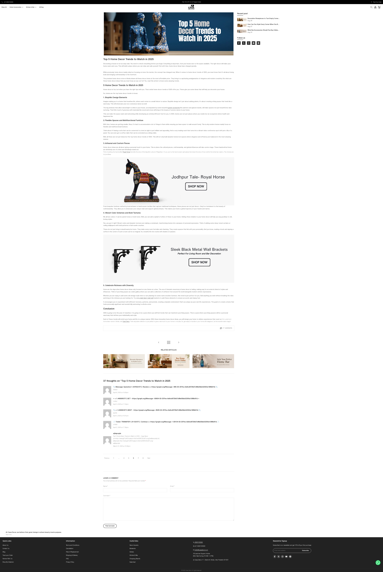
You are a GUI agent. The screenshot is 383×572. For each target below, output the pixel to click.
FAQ (67, 558)
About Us (5, 545)
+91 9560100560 (8, 2)
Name (105, 486)
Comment (106, 495)
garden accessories (174, 108)
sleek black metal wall (146, 298)
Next (148, 458)
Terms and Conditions (72, 545)
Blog (4, 552)
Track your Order (8, 555)
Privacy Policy (70, 562)
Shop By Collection (8, 562)
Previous (106, 458)
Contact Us (6, 548)
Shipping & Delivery (72, 555)
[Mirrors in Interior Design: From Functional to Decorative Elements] (159, 342)
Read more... (9, 534)
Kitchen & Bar (134, 555)
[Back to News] (169, 342)
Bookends (133, 548)
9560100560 (198, 542)
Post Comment (110, 526)
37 (227, 328)
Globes (132, 552)
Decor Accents (134, 545)
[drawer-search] (371, 7)
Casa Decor (126, 321)
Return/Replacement (72, 552)
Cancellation (69, 548)
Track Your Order (377, 2)
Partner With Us (7, 558)
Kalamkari (133, 562)
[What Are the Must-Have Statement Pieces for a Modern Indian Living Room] (179, 342)
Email (172, 486)
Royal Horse (126, 152)
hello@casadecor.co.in (201, 550)
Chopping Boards (135, 558)
